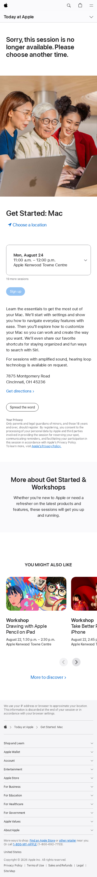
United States (12, 852)
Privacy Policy (13, 865)
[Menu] (91, 5)
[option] (46, 260)
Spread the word (22, 407)
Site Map (9, 871)
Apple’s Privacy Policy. (46, 446)
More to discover (47, 677)
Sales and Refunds (60, 865)
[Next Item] (76, 662)
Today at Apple (19, 16)
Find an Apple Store (42, 840)
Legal (80, 865)
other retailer (67, 840)
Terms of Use (35, 865)
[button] (68, 5)
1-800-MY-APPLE (25, 844)
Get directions (19, 391)
